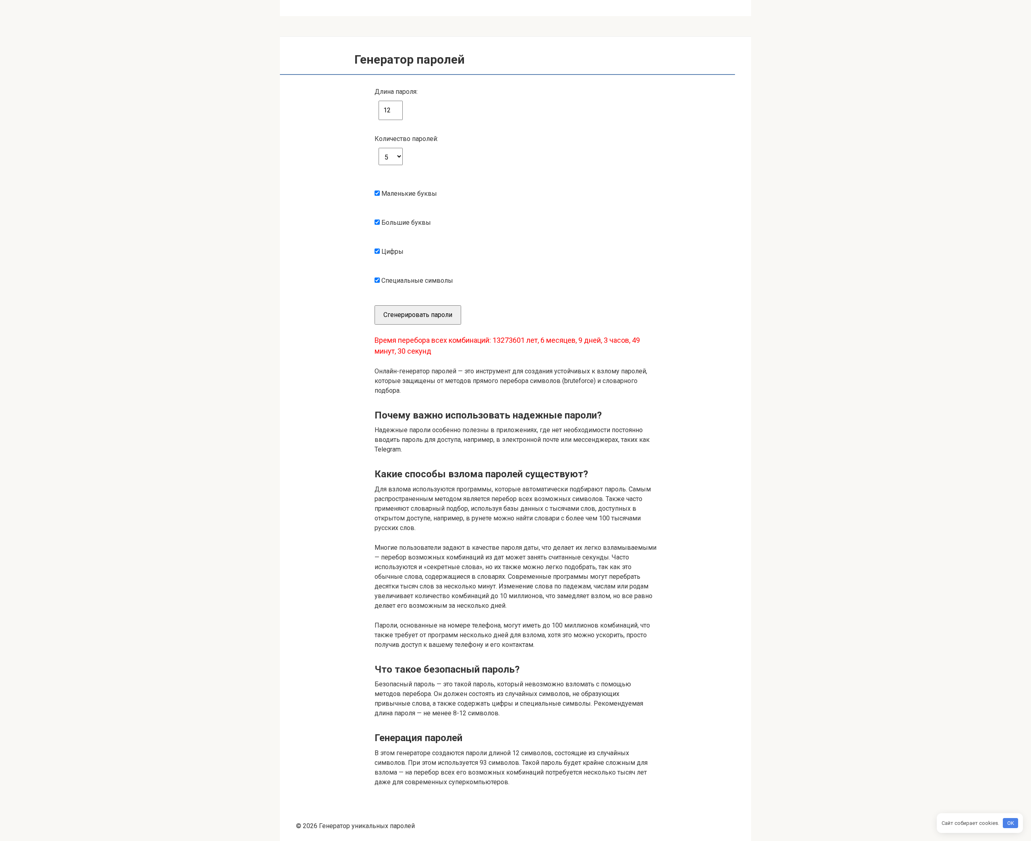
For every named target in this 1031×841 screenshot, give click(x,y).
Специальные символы (416, 275)
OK (1010, 823)
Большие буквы (405, 217)
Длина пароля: (396, 91)
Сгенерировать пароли (417, 315)
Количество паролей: (406, 139)
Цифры (389, 246)
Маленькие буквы (408, 188)
